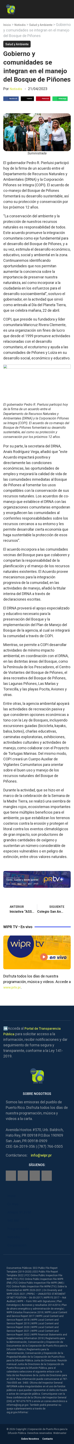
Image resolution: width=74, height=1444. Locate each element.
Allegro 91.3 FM (19, 1212)
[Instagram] (23, 1176)
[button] (67, 8)
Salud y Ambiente (40, 25)
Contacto (47, 1438)
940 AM (13, 1221)
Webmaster (59, 1433)
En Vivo (12, 1204)
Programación (18, 1229)
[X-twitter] (35, 1176)
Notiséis (20, 25)
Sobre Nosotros (30, 1438)
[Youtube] (47, 1176)
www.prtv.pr (12, 987)
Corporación (17, 1245)
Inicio (7, 25)
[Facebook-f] (11, 1176)
